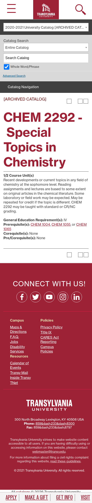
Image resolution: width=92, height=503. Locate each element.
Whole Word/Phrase (24, 67)
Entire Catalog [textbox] (17, 47)
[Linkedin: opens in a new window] (76, 297)
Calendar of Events (19, 365)
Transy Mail (19, 373)
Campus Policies (47, 349)
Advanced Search (14, 75)
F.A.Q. (14, 337)
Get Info (64, 497)
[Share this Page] (74, 101)
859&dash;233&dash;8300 (55, 424)
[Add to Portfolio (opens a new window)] (69, 101)
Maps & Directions (18, 329)
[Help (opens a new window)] (85, 101)
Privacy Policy (51, 327)
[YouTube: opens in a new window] (49, 297)
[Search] (84, 58)
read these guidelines (65, 461)
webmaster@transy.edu (48, 452)
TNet (14, 383)
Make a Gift (36, 497)
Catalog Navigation (23, 87)
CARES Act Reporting (49, 339)
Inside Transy (20, 377)
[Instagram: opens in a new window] (63, 297)
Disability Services (17, 349)
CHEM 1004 (40, 224)
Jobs (14, 342)
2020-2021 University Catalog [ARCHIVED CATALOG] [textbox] (46, 27)
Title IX (46, 332)
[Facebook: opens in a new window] (21, 297)
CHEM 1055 (61, 224)
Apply (11, 497)
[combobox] (46, 27)
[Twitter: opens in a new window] (35, 297)
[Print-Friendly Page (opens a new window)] (80, 101)
